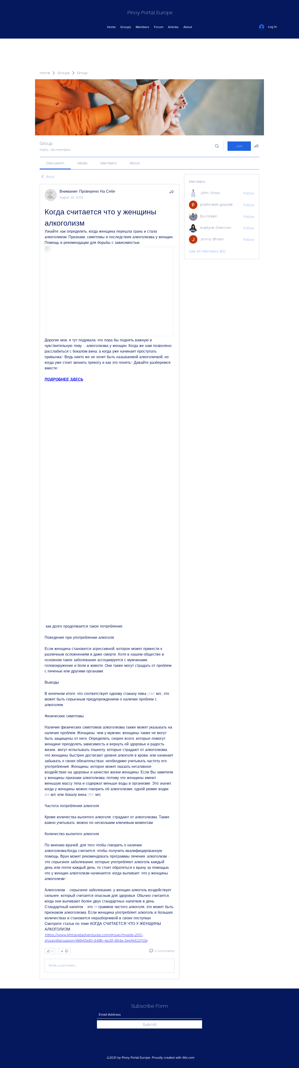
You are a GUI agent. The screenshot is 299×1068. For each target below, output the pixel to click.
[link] (55, 163)
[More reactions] (64, 951)
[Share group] (256, 146)
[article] (109, 581)
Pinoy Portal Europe (150, 12)
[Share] (171, 192)
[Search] (217, 146)
